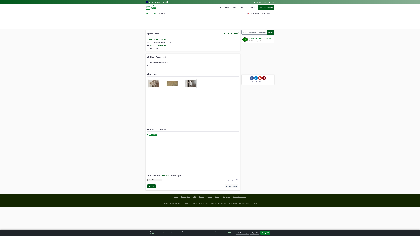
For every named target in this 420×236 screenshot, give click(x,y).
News (234, 7)
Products (163, 39)
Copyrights (226, 197)
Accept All (265, 233)
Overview (150, 39)
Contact (201, 197)
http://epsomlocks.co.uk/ (158, 45)
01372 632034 (156, 48)
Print (152, 186)
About (227, 7)
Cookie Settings (243, 233)
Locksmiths (153, 135)
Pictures (156, 39)
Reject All (255, 233)
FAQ (194, 197)
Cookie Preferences (239, 197)
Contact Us (252, 7)
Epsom (154, 13)
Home (219, 7)
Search (242, 7)
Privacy (217, 197)
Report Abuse (232, 186)
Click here (165, 176)
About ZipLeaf (185, 197)
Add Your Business (266, 7)
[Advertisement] (210, 22)
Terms (210, 197)
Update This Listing (231, 34)
